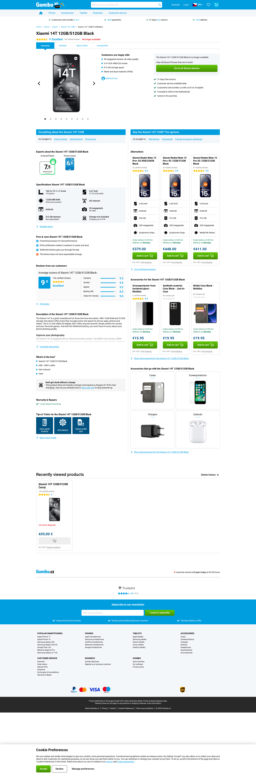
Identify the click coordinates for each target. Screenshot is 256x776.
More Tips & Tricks (48, 438)
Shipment (41, 670)
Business (98, 13)
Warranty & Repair (44, 675)
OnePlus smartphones (94, 642)
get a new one (88, 388)
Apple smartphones (93, 637)
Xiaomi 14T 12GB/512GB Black (90, 27)
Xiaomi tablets (138, 642)
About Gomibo (138, 662)
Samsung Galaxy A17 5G (47, 653)
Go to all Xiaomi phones (145, 269)
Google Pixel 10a (44, 647)
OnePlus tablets (139, 647)
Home (38, 27)
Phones (89, 633)
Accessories (67, 13)
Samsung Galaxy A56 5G (47, 645)
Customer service (118, 13)
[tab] (45, 119)
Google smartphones (93, 647)
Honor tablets (138, 645)
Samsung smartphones (94, 639)
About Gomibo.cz (92, 708)
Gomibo (137, 658)
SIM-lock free (111, 78)
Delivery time (42, 667)
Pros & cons (90, 139)
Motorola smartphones (94, 645)
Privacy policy (138, 667)
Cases (183, 637)
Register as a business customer (98, 664)
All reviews (44, 304)
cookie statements (125, 761)
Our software (138, 664)
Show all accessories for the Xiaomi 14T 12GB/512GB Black (161, 358)
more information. (154, 703)
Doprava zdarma (53, 547)
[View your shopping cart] (216, 4)
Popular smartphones (50, 633)
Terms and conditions (144, 708)
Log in (186, 5)
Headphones (186, 647)
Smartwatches (186, 650)
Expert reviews (60, 139)
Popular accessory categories (188, 139)
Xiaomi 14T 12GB (68, 27)
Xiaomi (55, 27)
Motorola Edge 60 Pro (46, 650)
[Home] (41, 13)
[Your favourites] (208, 4)
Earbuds (184, 645)
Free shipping (146, 262)
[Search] (159, 4)
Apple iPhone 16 (44, 639)
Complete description (49, 347)
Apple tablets (138, 637)
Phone (52, 13)
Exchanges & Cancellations (48, 672)
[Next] (94, 83)
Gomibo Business (92, 662)
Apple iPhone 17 (44, 637)
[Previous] (39, 83)
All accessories (186, 653)
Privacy (105, 708)
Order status (42, 664)
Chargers (184, 642)
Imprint (113, 708)
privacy (109, 761)
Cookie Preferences (126, 708)
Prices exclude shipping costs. (155, 701)
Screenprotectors (187, 639)
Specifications (76, 139)
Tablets (83, 13)
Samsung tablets (139, 639)
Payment (41, 662)
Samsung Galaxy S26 (46, 642)
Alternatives (153, 139)
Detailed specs (46, 226)
